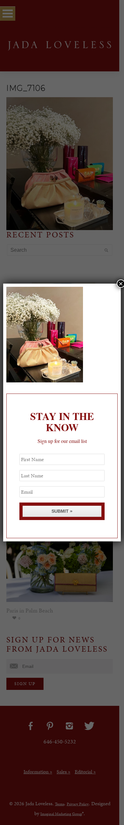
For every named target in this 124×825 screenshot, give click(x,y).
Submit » (62, 511)
